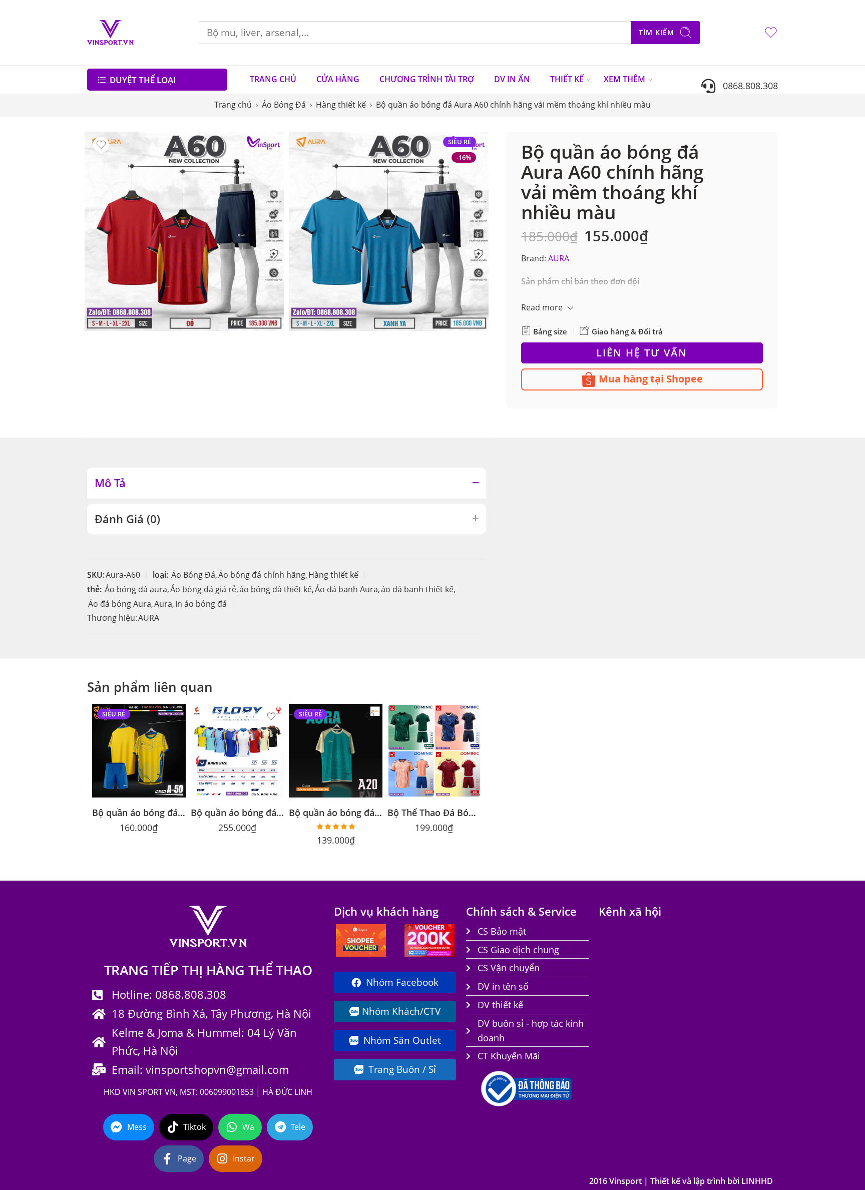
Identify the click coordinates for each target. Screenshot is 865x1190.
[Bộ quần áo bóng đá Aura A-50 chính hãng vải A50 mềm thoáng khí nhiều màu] (139, 751)
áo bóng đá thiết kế (275, 589)
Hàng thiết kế (341, 104)
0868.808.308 (746, 85)
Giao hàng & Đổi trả (626, 331)
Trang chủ (233, 104)
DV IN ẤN (512, 79)
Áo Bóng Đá (284, 104)
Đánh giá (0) (127, 519)
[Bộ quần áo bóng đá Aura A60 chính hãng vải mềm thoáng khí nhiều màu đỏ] (184, 231)
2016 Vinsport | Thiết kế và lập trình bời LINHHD (681, 1180)
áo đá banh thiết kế (417, 589)
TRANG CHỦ (273, 79)
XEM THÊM (624, 79)
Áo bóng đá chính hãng (261, 574)
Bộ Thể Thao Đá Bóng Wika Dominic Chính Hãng (434, 812)
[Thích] (101, 145)
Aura (163, 603)
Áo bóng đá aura (136, 589)
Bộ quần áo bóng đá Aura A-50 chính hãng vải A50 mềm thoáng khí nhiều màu (139, 812)
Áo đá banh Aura (346, 589)
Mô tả (110, 483)
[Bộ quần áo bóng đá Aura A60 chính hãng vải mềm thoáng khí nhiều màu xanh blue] (388, 231)
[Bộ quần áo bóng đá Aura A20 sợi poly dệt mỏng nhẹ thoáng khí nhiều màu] (335, 751)
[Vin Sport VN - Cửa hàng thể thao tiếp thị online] (110, 32)
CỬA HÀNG (337, 79)
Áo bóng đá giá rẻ (203, 589)
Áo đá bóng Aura (119, 603)
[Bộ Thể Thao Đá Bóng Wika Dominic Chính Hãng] (434, 751)
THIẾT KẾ (567, 79)
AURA (558, 258)
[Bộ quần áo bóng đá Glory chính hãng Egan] (237, 751)
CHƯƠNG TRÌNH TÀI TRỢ (426, 79)
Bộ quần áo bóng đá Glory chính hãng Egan (237, 812)
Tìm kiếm (656, 32)
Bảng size (549, 331)
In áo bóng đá (201, 603)
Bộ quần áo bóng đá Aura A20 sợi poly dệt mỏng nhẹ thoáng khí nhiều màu (335, 812)
